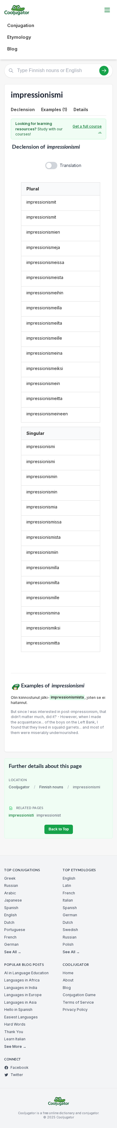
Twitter (16, 1074)
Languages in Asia (20, 1002)
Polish (68, 944)
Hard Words (15, 1024)
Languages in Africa (22, 980)
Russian (11, 885)
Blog (12, 49)
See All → (12, 952)
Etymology (19, 37)
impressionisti (35, 815)
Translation (70, 165)
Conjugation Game (79, 995)
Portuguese (14, 929)
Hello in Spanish (18, 1009)
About (68, 980)
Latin (67, 885)
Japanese (13, 900)
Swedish (70, 929)
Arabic (10, 893)
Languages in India (20, 987)
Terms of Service (78, 1002)
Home (68, 973)
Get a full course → (87, 129)
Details (81, 109)
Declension (23, 109)
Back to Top (59, 829)
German (11, 944)
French (10, 937)
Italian (68, 900)
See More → (15, 1046)
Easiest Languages (21, 1017)
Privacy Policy (75, 1009)
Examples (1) (54, 109)
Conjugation (20, 25)
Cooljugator (19, 787)
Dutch (9, 922)
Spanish (11, 907)
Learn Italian (15, 1039)
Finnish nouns (51, 787)
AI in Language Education (26, 973)
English (10, 915)
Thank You (13, 1031)
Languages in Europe (23, 995)
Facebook (19, 1067)
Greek (10, 878)
